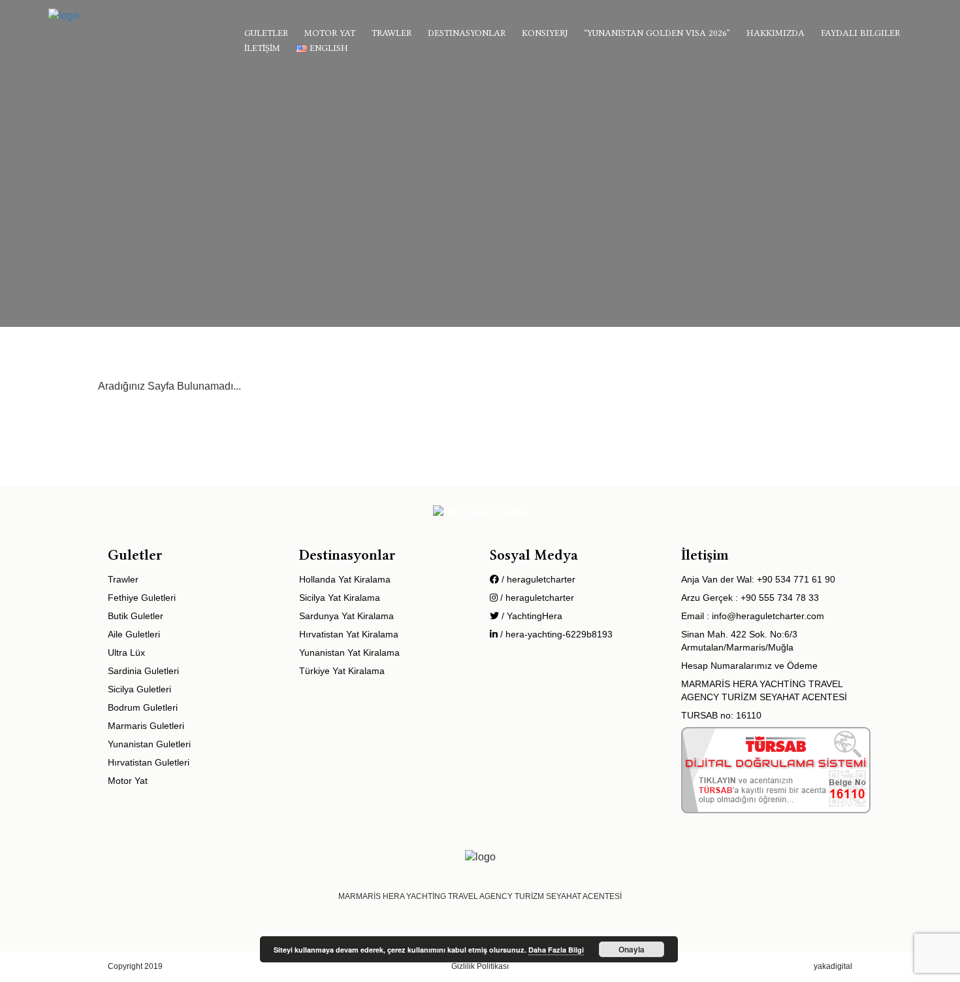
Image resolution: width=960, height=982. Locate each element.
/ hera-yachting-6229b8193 (555, 634)
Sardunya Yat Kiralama (346, 616)
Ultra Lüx (126, 652)
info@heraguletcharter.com (768, 616)
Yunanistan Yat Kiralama (349, 652)
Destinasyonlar (466, 32)
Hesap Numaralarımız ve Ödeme (749, 665)
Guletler (266, 32)
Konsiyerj (545, 32)
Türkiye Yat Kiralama (342, 671)
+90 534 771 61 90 (796, 579)
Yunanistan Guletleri (149, 744)
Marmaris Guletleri (146, 725)
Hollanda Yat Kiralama (345, 579)
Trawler (391, 32)
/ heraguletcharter (537, 579)
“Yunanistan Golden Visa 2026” (657, 32)
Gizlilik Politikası (480, 966)
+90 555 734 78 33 (780, 597)
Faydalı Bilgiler (860, 32)
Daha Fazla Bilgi (556, 950)
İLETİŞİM (262, 47)
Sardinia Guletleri (143, 671)
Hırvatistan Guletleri (148, 762)
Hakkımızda (775, 32)
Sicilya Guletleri (139, 689)
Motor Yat (329, 32)
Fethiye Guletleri (142, 597)
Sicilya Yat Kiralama (339, 597)
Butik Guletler (135, 616)
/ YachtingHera (530, 616)
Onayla (631, 949)
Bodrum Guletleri (143, 707)
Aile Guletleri (134, 634)
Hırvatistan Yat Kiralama (348, 634)
